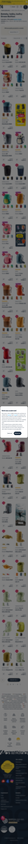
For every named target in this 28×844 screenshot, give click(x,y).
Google (15, 415)
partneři (9, 415)
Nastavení (9, 433)
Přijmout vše (18, 433)
